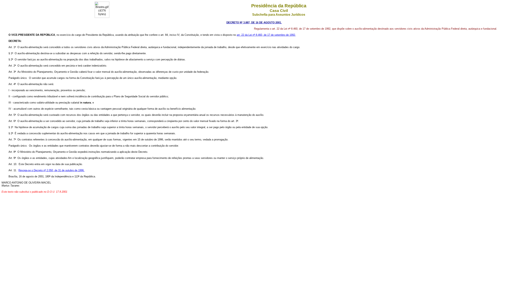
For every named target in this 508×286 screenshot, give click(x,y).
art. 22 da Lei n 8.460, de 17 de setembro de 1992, (266, 34)
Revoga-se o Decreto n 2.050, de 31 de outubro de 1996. (51, 170)
